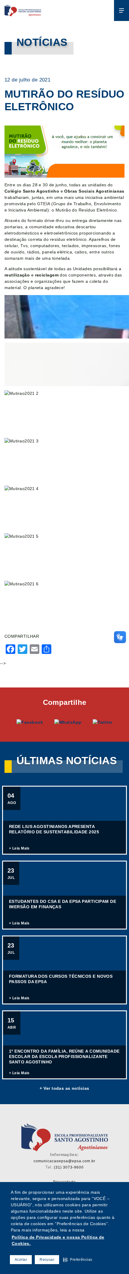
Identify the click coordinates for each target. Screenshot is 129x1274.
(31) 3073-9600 (69, 1167)
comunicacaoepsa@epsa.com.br (64, 1161)
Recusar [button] (47, 1260)
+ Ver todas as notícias (64, 1088)
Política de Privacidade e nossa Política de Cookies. (58, 1240)
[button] (77, 1259)
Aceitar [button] (21, 1260)
